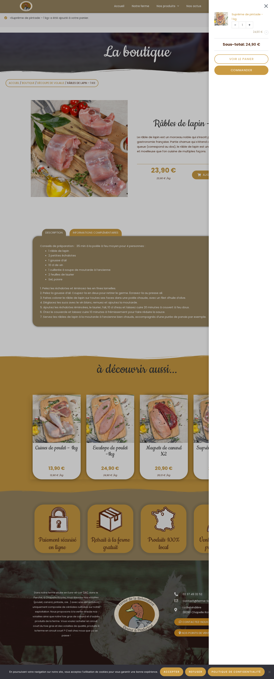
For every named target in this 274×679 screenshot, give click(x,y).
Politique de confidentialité (236, 671)
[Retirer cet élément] (266, 32)
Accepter (171, 671)
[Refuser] (269, 672)
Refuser (195, 671)
